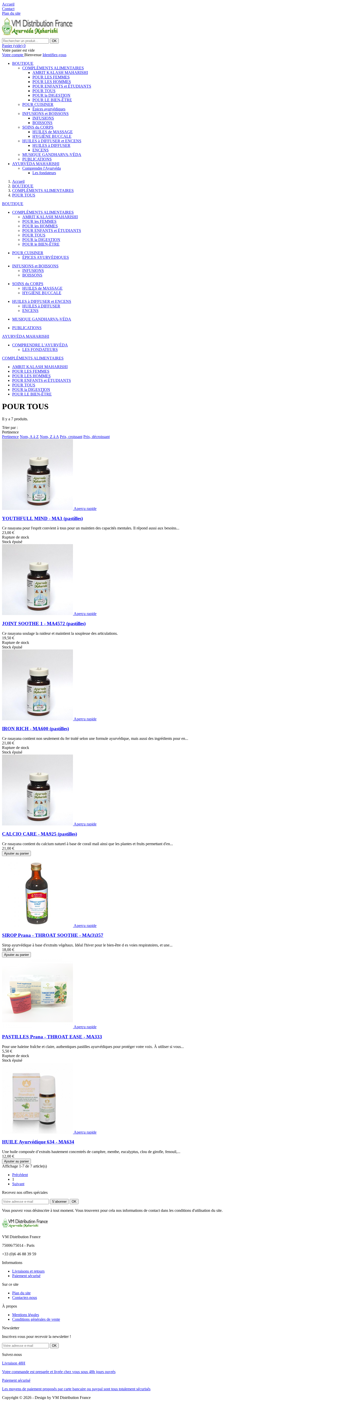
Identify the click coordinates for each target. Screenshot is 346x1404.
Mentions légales (25, 1315)
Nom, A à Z (29, 436)
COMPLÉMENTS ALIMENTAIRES (53, 68)
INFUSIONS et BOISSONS (45, 113)
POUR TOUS (43, 91)
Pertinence (10, 436)
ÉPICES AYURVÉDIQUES (45, 257)
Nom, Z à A (49, 436)
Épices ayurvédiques (48, 109)
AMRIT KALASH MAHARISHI (60, 72)
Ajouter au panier (16, 853)
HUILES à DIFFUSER (51, 145)
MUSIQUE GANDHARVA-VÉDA (51, 154)
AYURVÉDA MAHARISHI (35, 164)
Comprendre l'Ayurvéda (41, 168)
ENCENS (40, 150)
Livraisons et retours (28, 1271)
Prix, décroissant (96, 436)
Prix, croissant (71, 436)
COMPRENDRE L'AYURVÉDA (40, 345)
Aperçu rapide (85, 508)
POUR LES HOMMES (51, 82)
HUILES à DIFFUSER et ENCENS (51, 141)
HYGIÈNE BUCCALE (51, 136)
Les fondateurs (44, 173)
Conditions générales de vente (36, 1319)
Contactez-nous (24, 1297)
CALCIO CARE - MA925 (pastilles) (39, 834)
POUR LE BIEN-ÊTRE (52, 100)
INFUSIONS (43, 118)
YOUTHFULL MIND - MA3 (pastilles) (42, 518)
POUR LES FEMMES (51, 77)
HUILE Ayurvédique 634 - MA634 (38, 1141)
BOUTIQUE (22, 63)
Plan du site (21, 1293)
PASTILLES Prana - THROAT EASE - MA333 (52, 1036)
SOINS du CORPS (37, 127)
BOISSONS (42, 123)
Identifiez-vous (54, 55)
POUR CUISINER (37, 104)
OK (54, 41)
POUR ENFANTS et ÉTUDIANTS (61, 86)
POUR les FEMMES (39, 221)
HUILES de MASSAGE (52, 132)
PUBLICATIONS (37, 159)
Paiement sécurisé (26, 1276)
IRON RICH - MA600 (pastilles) (35, 728)
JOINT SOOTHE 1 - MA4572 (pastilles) (44, 623)
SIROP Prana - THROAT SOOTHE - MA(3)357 (52, 935)
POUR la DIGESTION (51, 95)
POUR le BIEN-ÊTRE (41, 244)
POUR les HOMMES (40, 226)
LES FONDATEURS (40, 349)
